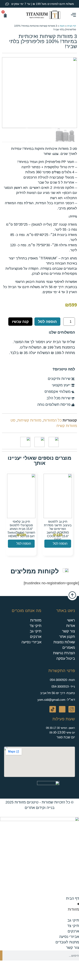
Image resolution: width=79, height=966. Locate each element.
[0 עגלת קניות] (5, 15)
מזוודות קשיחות (29, 420)
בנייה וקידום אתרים (39, 808)
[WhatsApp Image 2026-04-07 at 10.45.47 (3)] (39, 92)
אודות (70, 626)
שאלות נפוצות (64, 642)
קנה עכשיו (20, 322)
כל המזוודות (52, 420)
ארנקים (35, 637)
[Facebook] (62, 709)
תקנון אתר (67, 637)
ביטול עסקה (65, 658)
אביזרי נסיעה (31, 642)
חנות (62, 25)
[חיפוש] (1, 955)
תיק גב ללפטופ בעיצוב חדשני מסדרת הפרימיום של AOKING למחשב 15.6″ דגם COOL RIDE (58, 530)
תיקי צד (35, 626)
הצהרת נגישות (64, 653)
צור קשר (68, 631)
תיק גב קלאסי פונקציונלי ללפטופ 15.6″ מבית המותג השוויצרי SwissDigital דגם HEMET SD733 (21, 529)
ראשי (71, 620)
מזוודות (35, 620)
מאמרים (68, 648)
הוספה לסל (47, 322)
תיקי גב (35, 631)
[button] (12, 14)
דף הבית (71, 25)
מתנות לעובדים (67, 942)
